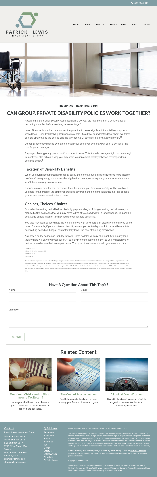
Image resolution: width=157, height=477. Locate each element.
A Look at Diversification (126, 394)
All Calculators (50, 459)
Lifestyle (48, 450)
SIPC (142, 465)
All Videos (48, 456)
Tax (45, 444)
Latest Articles (50, 453)
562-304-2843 (141, 2)
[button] (87, 24)
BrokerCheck (122, 428)
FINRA (133, 465)
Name (12, 290)
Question (14, 309)
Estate (47, 438)
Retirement (49, 432)
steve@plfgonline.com (15, 461)
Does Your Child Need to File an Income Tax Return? (30, 396)
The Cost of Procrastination (78, 394)
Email (84, 290)
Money (47, 447)
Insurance (48, 441)
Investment (49, 435)
